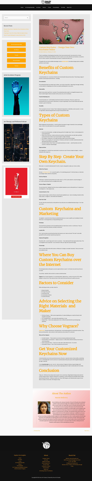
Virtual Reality (56, 7)
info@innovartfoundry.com (72, 463)
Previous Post (36, 430)
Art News (38, 7)
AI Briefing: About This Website (46, 470)
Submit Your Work (46, 461)
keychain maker (65, 61)
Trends (49, 7)
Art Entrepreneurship (29, 7)
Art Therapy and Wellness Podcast (20, 467)
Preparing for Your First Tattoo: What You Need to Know (15, 33)
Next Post (87, 430)
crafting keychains (46, 172)
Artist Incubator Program (19, 468)
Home (22, 7)
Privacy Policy (46, 467)
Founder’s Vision (46, 458)
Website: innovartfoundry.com (72, 458)
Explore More (16, 196)
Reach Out (69, 7)
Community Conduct (46, 466)
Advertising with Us (46, 463)
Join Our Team (46, 464)
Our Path (63, 7)
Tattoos (44, 7)
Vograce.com (41, 330)
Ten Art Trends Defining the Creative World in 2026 (14, 35)
